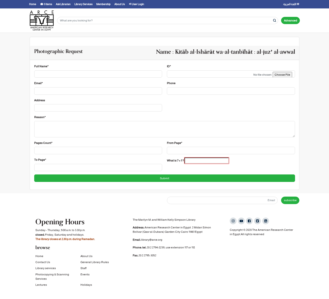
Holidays (86, 284)
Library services (45, 268)
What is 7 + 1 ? (175, 160)
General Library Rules (94, 262)
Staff (83, 268)
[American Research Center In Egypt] (42, 20)
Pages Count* (43, 143)
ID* (169, 66)
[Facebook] (249, 221)
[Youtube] (241, 221)
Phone (171, 83)
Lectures (41, 284)
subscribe (290, 200)
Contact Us (42, 262)
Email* (38, 83)
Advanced (290, 20)
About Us (86, 256)
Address (39, 100)
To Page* (40, 159)
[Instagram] (233, 221)
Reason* (40, 117)
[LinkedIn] (265, 221)
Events (85, 274)
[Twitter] (257, 221)
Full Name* (41, 66)
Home (39, 256)
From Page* (174, 143)
